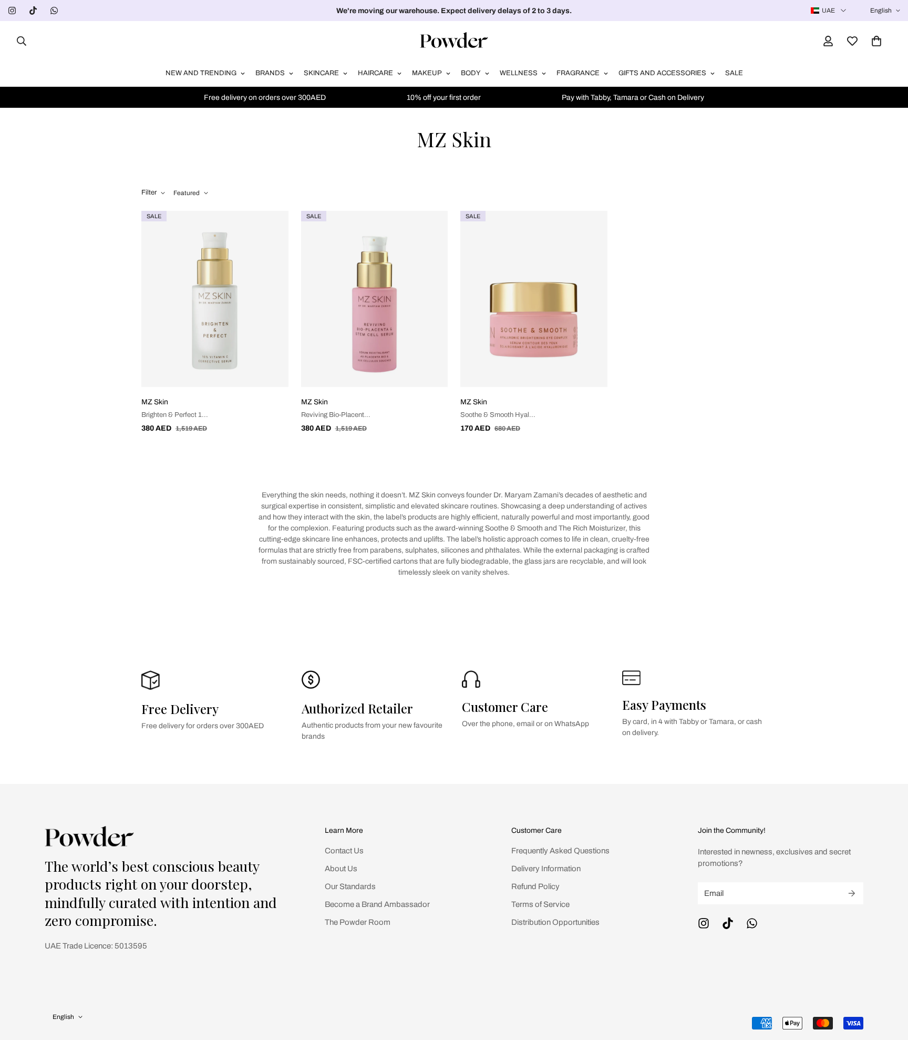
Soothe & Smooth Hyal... (497, 415)
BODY (471, 73)
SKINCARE (321, 73)
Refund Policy (535, 886)
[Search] (18, 41)
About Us (341, 868)
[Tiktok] (33, 10)
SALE (734, 73)
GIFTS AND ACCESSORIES (662, 73)
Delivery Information (546, 868)
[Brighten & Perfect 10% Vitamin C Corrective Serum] (214, 299)
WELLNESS (519, 73)
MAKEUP (427, 73)
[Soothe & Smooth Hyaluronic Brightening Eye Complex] (533, 299)
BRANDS (270, 73)
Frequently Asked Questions (560, 851)
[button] (876, 41)
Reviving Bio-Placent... (335, 415)
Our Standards (350, 886)
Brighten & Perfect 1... (174, 415)
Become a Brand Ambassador (377, 904)
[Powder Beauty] (454, 40)
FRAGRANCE (578, 73)
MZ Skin (154, 402)
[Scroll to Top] (887, 983)
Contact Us (344, 851)
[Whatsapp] (54, 10)
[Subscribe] (851, 893)
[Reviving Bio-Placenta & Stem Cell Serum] (374, 299)
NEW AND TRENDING (201, 73)
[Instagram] (12, 10)
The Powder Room (357, 922)
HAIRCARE (375, 73)
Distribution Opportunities (555, 922)
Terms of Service (540, 904)
